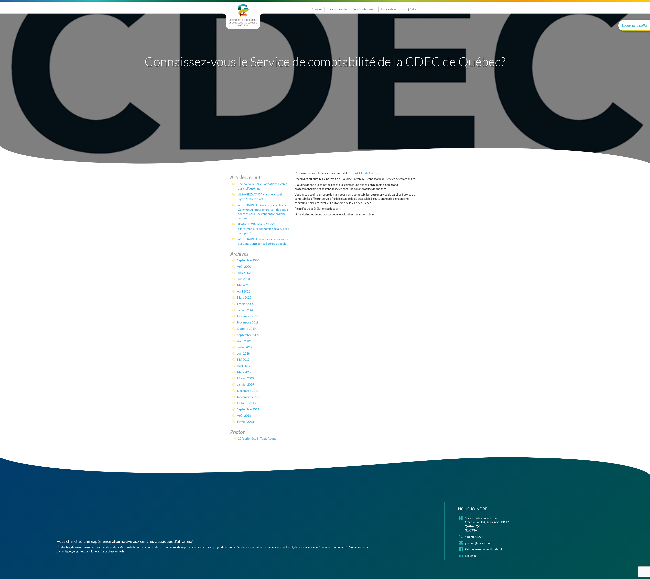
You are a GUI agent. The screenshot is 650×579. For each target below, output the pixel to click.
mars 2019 (244, 372)
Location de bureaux (364, 9)
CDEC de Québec (368, 173)
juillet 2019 (244, 347)
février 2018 (245, 421)
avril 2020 (243, 291)
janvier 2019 (245, 384)
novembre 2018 (247, 397)
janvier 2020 (245, 310)
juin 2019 (243, 353)
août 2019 (244, 341)
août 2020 (244, 266)
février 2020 (245, 304)
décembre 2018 (247, 390)
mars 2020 (244, 297)
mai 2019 (243, 359)
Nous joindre (409, 9)
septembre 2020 (248, 260)
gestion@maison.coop (479, 543)
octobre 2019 (246, 328)
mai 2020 (243, 285)
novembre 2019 (247, 322)
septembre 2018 (248, 409)
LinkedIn (470, 556)
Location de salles (337, 9)
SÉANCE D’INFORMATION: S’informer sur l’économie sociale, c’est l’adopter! (263, 228)
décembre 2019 (247, 316)
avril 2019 (243, 366)
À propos (317, 9)
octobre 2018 (246, 403)
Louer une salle (634, 25)
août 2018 (244, 415)
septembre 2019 (248, 335)
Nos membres (388, 9)
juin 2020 (243, 279)
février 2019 (245, 378)
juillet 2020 (244, 273)
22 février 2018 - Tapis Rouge (257, 438)
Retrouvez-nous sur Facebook (484, 549)
